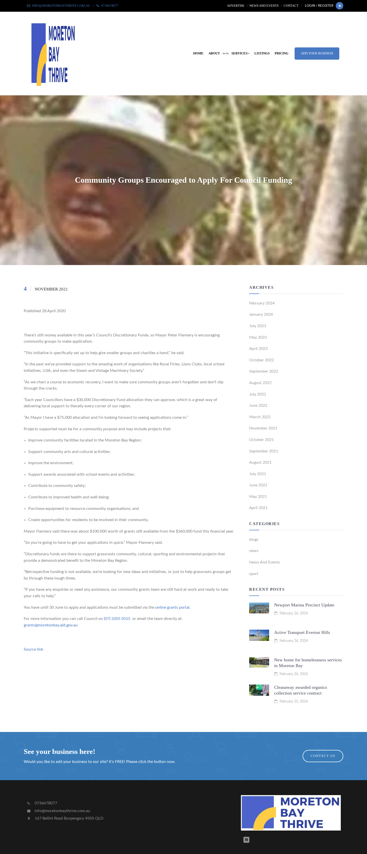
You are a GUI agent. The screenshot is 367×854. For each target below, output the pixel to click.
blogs (253, 540)
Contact (291, 5)
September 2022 (263, 371)
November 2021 (263, 428)
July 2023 (257, 326)
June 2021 (258, 485)
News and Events (264, 5)
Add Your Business (317, 53)
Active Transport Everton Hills (302, 632)
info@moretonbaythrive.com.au (62, 811)
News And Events (264, 562)
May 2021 (258, 497)
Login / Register (319, 5)
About (214, 53)
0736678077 (45, 803)
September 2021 (263, 451)
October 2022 (261, 360)
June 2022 (258, 406)
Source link (33, 649)
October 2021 (261, 440)
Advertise (235, 5)
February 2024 (262, 303)
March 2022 (260, 417)
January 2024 (261, 314)
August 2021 (260, 462)
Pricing (281, 53)
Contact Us (323, 756)
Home (198, 53)
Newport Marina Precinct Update (304, 604)
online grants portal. (172, 607)
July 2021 (257, 474)
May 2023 (258, 337)
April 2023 (258, 349)
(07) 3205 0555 (117, 619)
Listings (262, 53)
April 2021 (258, 508)
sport (253, 574)
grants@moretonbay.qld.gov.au (51, 625)
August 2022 (260, 383)
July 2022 (257, 394)
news (253, 551)
